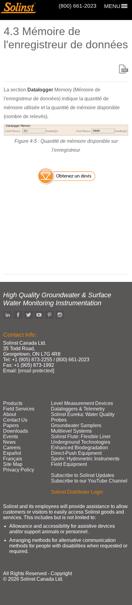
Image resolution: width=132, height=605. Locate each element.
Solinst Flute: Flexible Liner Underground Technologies (81, 439)
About (9, 414)
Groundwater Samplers (76, 425)
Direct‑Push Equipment (76, 453)
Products (12, 403)
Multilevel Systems (71, 431)
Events (10, 436)
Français (12, 458)
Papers (11, 425)
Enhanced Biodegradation (79, 447)
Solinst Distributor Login (77, 492)
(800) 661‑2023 (77, 6)
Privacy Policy (18, 469)
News (9, 442)
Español (12, 453)
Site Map (12, 464)
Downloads (15, 431)
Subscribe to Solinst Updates (82, 475)
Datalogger (40, 89)
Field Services (18, 408)
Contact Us (15, 420)
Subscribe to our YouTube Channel (89, 480)
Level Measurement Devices (82, 403)
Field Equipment (69, 464)
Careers (12, 447)
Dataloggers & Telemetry (78, 408)
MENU (112, 6)
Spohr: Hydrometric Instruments (85, 458)
